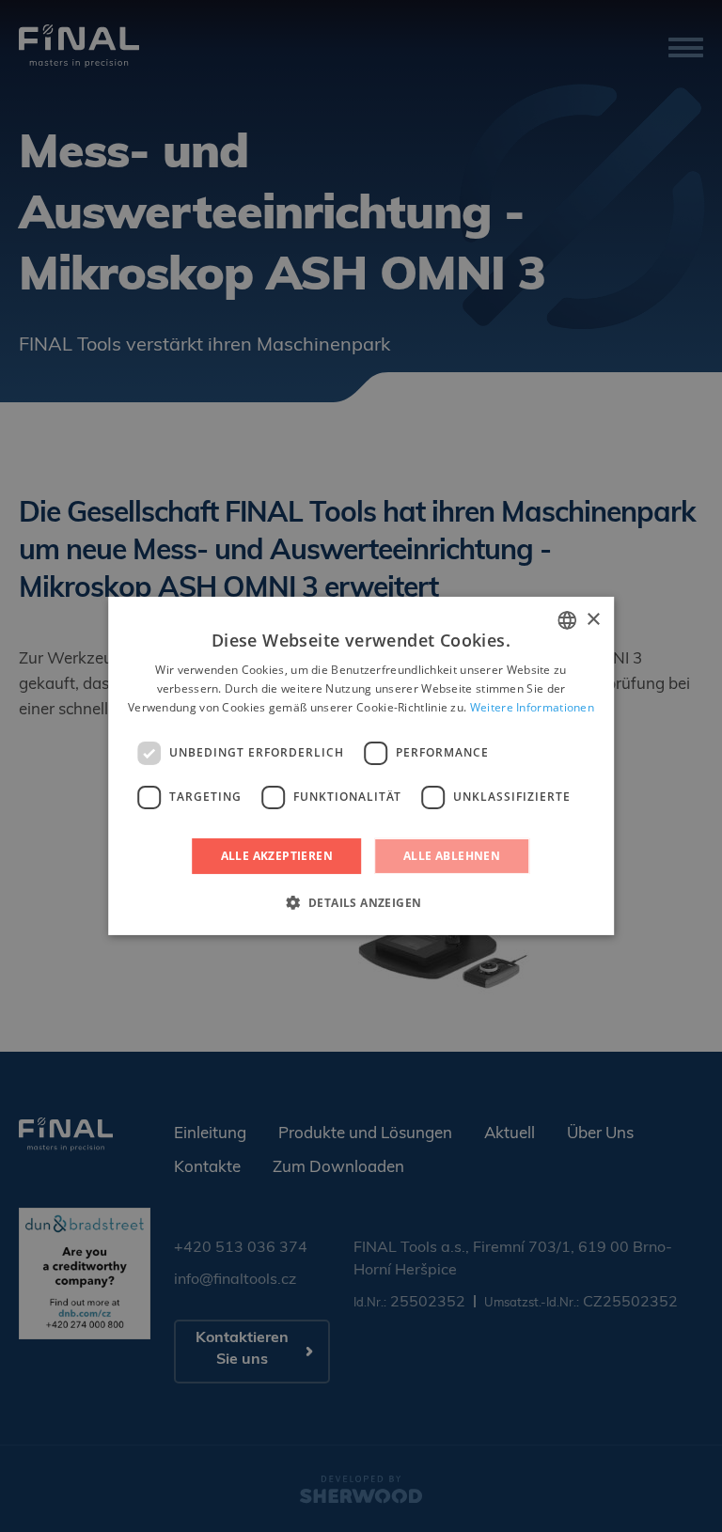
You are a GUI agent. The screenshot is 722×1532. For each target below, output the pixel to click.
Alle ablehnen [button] (451, 856)
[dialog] (361, 766)
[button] (361, 902)
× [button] (593, 619)
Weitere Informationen (532, 707)
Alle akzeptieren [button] (277, 856)
